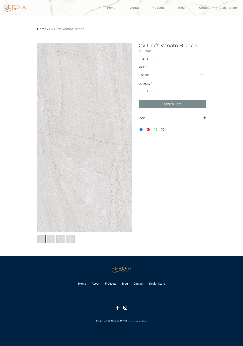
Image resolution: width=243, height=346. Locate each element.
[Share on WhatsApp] (155, 129)
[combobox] (172, 75)
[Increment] (153, 90)
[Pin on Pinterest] (148, 129)
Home (42, 29)
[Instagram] (125, 307)
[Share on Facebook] (141, 129)
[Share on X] (162, 129)
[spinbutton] (147, 90)
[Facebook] (117, 307)
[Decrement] (141, 90)
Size (142, 66)
